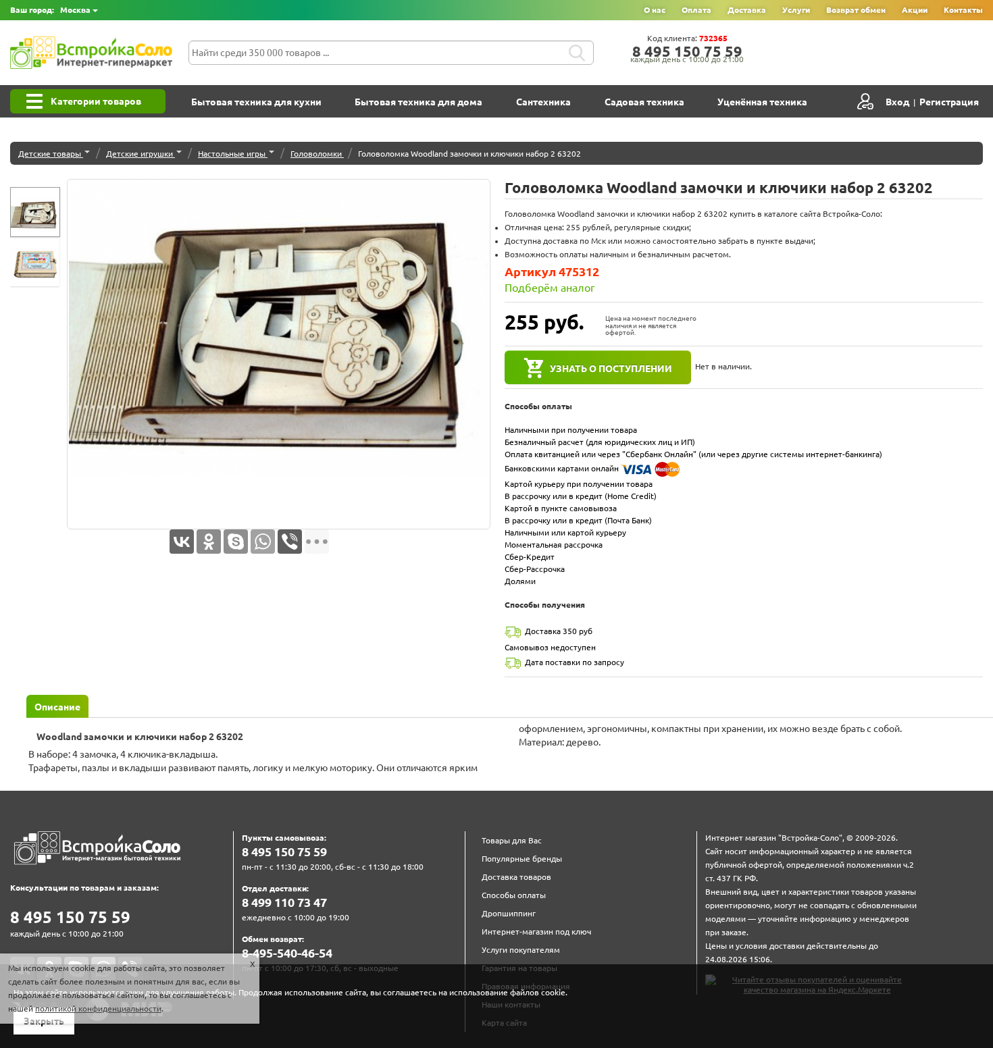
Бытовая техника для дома (418, 102)
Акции (914, 9)
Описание (57, 707)
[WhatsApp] (263, 541)
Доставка (747, 9)
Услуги (796, 9)
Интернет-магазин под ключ (536, 931)
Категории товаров (96, 101)
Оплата (696, 9)
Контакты (963, 9)
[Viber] (290, 541)
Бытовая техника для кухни (256, 102)
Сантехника (543, 102)
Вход (897, 102)
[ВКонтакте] (182, 541)
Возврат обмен (856, 9)
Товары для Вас (512, 840)
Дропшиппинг (509, 913)
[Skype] (236, 541)
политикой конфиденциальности (98, 1008)
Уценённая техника (762, 102)
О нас (654, 9)
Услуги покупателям (521, 949)
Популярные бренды (522, 858)
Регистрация (949, 102)
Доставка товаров (516, 876)
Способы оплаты (514, 895)
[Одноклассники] (209, 541)
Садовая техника (644, 102)
